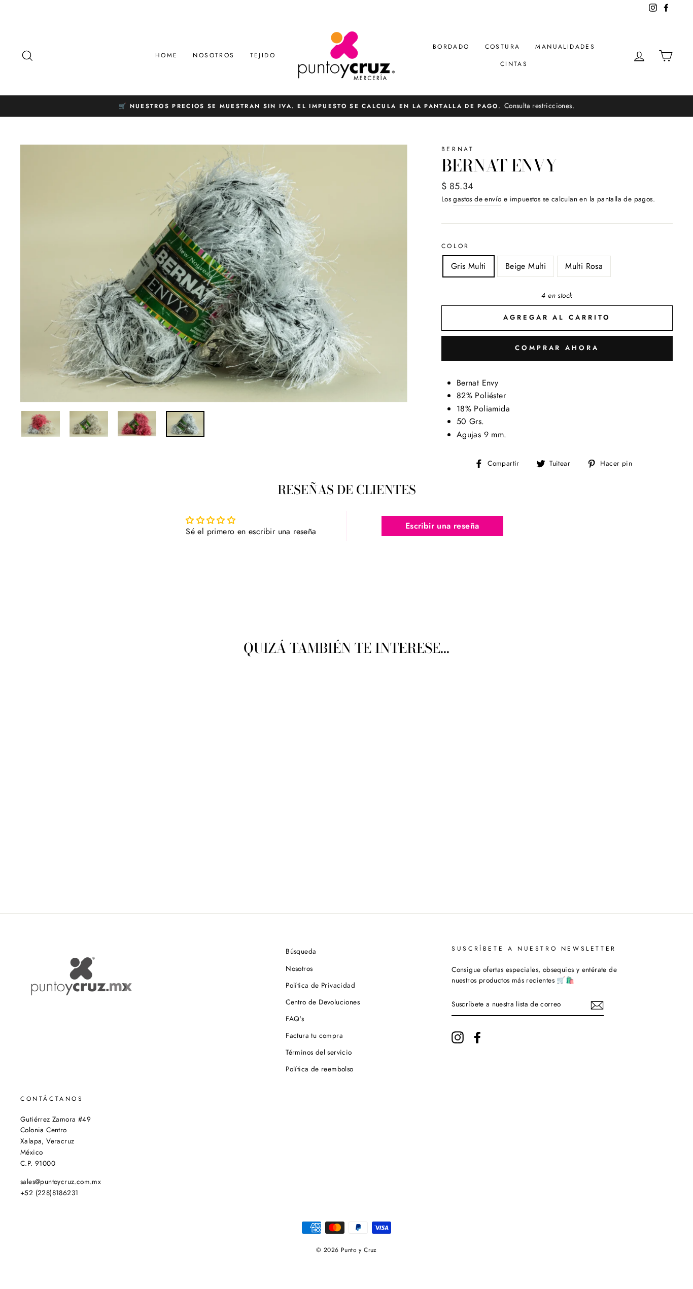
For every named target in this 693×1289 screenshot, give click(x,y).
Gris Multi (468, 266)
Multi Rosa (584, 266)
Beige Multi (525, 266)
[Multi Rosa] (94, 853)
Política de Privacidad (320, 985)
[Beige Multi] (81, 853)
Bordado (451, 46)
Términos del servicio (319, 1052)
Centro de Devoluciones (323, 1002)
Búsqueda (301, 951)
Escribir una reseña (442, 526)
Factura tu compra (314, 1035)
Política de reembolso (319, 1069)
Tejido (262, 55)
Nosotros (213, 55)
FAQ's (295, 1019)
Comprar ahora (557, 348)
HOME (166, 55)
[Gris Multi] (67, 853)
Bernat (457, 149)
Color (455, 246)
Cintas (514, 63)
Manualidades (565, 46)
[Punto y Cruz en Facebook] (477, 1037)
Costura (503, 46)
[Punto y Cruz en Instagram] (458, 1037)
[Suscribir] (597, 1005)
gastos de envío (477, 199)
